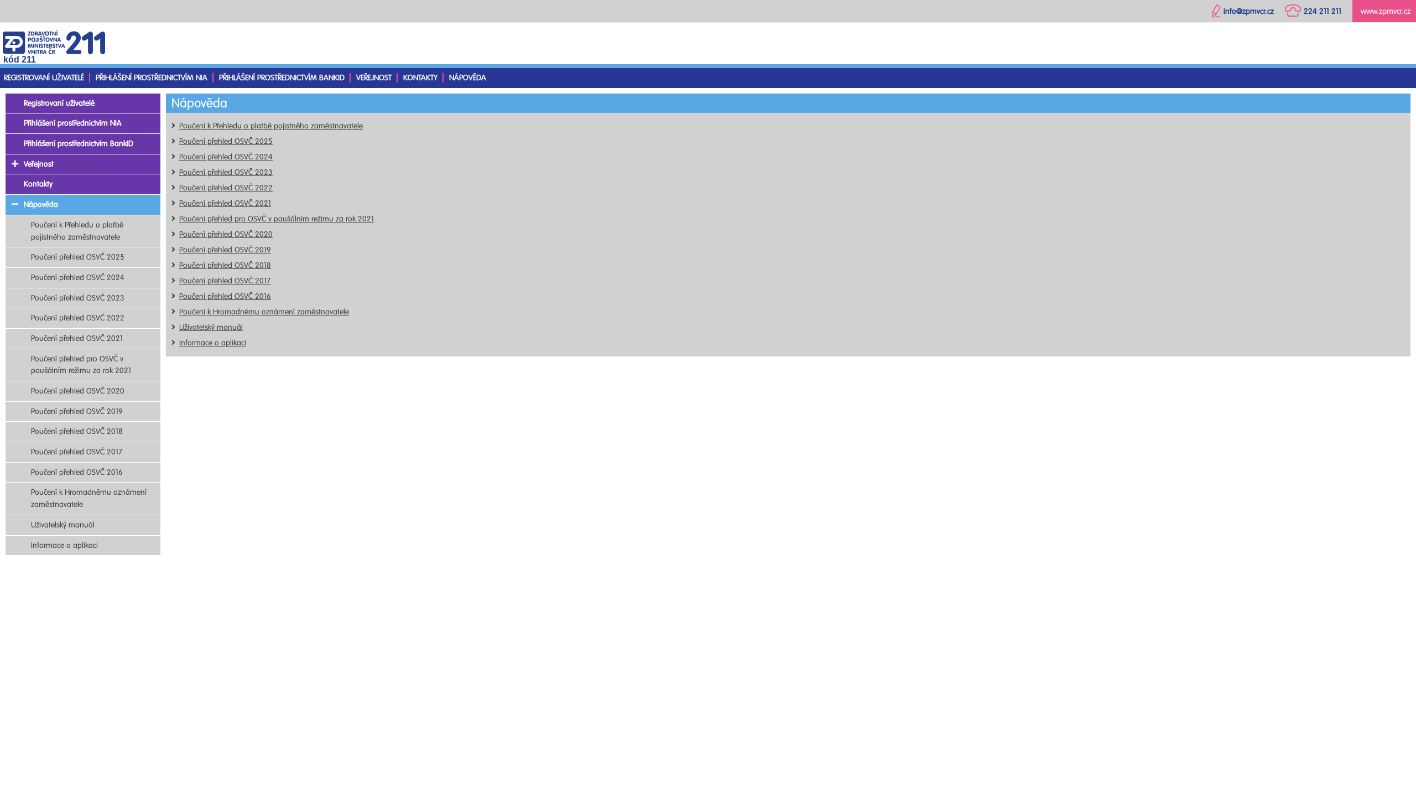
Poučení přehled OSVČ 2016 (225, 296)
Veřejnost (374, 77)
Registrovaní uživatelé (44, 77)
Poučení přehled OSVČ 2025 (226, 141)
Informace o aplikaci (212, 343)
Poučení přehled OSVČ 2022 (226, 188)
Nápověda (467, 77)
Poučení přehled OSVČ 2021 (225, 203)
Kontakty (420, 77)
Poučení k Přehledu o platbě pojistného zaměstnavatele (271, 126)
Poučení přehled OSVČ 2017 (224, 281)
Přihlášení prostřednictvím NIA (151, 77)
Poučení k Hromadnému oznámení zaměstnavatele (264, 312)
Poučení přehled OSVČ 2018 (225, 265)
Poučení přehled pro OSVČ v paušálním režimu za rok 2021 (276, 219)
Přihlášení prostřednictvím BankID (282, 77)
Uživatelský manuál (211, 327)
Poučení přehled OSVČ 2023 (226, 172)
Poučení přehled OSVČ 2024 (226, 157)
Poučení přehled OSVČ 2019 (225, 250)
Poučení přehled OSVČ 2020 (226, 234)
